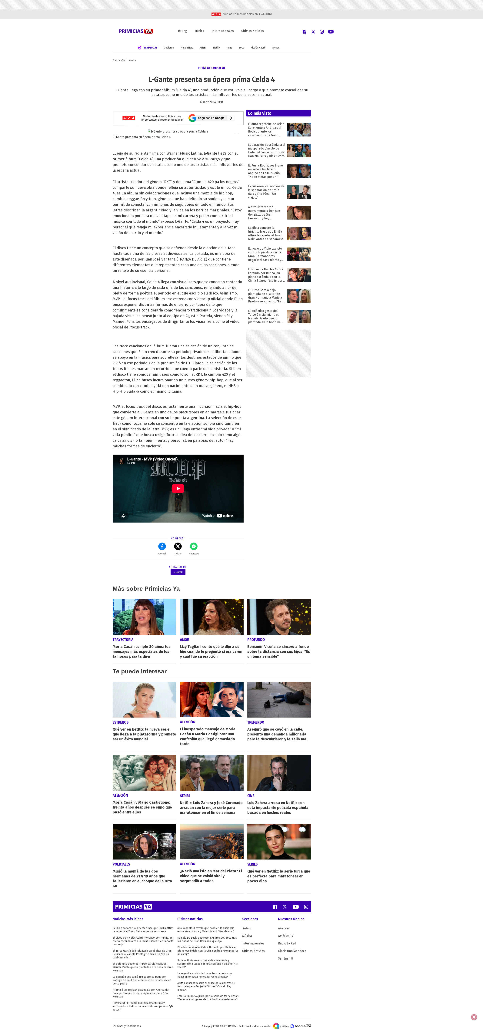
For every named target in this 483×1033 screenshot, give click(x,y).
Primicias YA (119, 60)
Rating (182, 31)
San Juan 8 (285, 958)
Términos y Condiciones (127, 1026)
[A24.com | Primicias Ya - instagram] (322, 31)
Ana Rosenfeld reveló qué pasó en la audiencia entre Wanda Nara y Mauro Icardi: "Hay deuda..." (205, 930)
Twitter (178, 553)
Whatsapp (194, 553)
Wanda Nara (187, 47)
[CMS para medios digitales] (301, 1026)
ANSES (203, 47)
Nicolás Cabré (258, 47)
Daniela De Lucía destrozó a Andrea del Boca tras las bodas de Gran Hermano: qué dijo (207, 939)
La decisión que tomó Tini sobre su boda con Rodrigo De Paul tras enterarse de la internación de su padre (142, 980)
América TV (286, 936)
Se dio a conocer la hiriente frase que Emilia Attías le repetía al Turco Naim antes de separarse (143, 930)
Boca (241, 47)
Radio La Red (287, 943)
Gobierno (169, 47)
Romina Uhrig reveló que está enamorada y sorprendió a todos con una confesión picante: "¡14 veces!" (143, 1006)
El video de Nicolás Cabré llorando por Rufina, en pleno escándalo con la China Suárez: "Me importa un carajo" (143, 941)
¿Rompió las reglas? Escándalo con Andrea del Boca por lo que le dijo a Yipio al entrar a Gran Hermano (141, 993)
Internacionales (223, 31)
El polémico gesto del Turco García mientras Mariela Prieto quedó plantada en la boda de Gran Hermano (143, 967)
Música (199, 31)
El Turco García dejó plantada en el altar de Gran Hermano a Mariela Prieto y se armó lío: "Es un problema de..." (142, 954)
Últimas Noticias (252, 31)
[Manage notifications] (474, 1017)
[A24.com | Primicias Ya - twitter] (313, 31)
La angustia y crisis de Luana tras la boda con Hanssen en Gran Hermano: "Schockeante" (204, 975)
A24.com (284, 928)
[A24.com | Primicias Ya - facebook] (304, 31)
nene (229, 47)
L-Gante (178, 572)
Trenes (276, 47)
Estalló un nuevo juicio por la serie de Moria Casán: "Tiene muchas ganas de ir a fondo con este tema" (208, 997)
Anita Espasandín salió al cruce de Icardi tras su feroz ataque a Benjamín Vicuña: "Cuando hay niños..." (206, 986)
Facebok (162, 553)
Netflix (216, 47)
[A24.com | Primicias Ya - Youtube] (331, 31)
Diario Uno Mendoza (292, 951)
